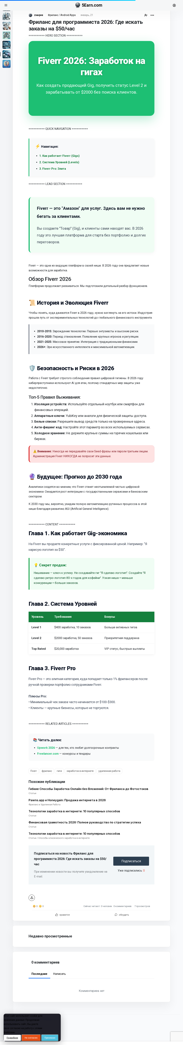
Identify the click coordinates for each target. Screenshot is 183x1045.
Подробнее (12, 1038)
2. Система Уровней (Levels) (59, 162)
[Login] (176, 5)
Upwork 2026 (46, 747)
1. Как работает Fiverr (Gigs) (59, 156)
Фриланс (53, 15)
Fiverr (34, 771)
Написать (59, 974)
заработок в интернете (80, 771)
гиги (59, 771)
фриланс (47, 771)
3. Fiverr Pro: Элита (52, 168)
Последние (39, 974)
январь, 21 (87, 15)
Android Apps (68, 15)
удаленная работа (109, 771)
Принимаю (49, 1038)
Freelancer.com (48, 753)
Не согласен (31, 1038)
